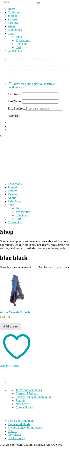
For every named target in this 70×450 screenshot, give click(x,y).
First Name (14, 94)
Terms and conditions (29, 390)
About (12, 26)
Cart (18, 47)
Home (11, 8)
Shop (11, 33)
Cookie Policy (24, 407)
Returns (20, 400)
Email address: (17, 108)
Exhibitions (15, 29)
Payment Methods (27, 393)
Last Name (14, 101)
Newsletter (22, 404)
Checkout (21, 43)
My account (23, 40)
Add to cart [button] (10, 326)
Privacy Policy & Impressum (33, 397)
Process (12, 19)
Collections (15, 12)
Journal (12, 15)
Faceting (13, 22)
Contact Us (15, 50)
